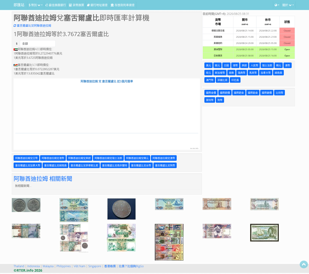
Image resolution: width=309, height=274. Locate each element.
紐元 (208, 72)
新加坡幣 (220, 72)
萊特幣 (210, 100)
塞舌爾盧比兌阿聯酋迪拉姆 (33, 26)
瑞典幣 (241, 72)
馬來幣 (253, 72)
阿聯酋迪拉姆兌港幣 (53, 158)
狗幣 (219, 100)
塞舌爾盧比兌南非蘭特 (114, 165)
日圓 (226, 65)
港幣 (235, 65)
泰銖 (231, 72)
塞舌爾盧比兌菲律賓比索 (84, 165)
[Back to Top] (304, 264)
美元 (208, 65)
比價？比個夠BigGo (131, 266)
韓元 (278, 65)
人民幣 (254, 65)
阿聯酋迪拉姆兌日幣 (26, 158)
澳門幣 (210, 80)
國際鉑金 (253, 92)
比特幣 (279, 92)
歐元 (217, 65)
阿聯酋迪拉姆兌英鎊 (79, 158)
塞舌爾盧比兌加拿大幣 (27, 165)
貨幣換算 (78, 5)
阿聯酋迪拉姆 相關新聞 (43, 178)
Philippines (64, 266)
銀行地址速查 (99, 5)
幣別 (34, 5)
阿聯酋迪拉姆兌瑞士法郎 (108, 158)
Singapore (94, 266)
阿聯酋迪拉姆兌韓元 (137, 158)
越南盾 (278, 72)
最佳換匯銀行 (57, 5)
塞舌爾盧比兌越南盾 (55, 165)
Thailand (19, 266)
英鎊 (244, 65)
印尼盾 (235, 80)
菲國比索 (222, 80)
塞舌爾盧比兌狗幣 (165, 165)
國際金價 (211, 92)
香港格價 (110, 266)
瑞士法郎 (267, 65)
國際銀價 (267, 92)
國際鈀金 (239, 92)
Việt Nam (79, 266)
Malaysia (48, 266)
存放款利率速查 (124, 5)
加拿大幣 (266, 72)
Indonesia (33, 266)
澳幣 (287, 65)
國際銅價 (225, 92)
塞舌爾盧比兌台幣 (141, 165)
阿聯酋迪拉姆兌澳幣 (164, 158)
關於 (285, 5)
